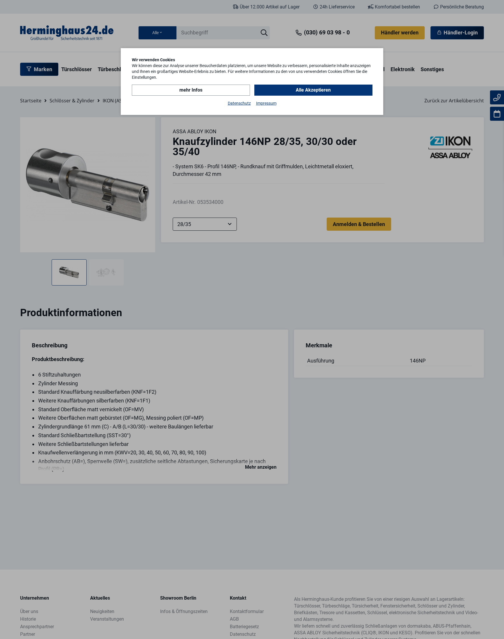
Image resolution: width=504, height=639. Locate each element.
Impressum (266, 103)
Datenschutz (239, 103)
